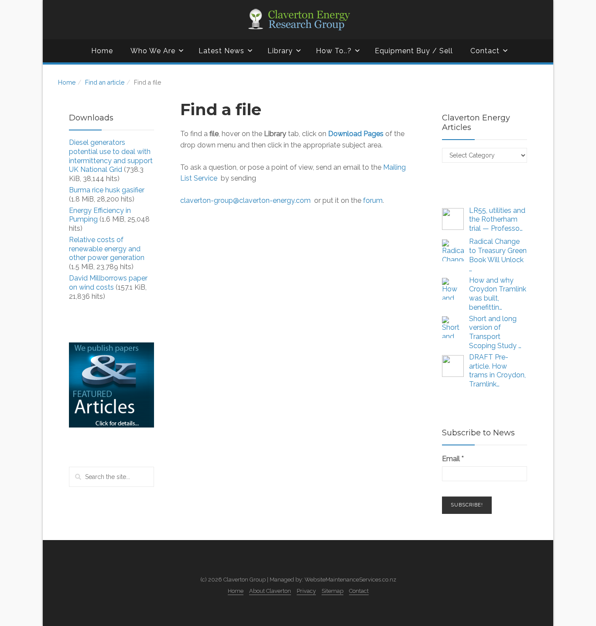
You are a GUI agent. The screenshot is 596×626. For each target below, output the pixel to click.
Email (453, 459)
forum (373, 200)
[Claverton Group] (298, 20)
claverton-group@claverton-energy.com (245, 200)
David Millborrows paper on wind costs (108, 282)
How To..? (334, 51)
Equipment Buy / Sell (414, 51)
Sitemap (332, 591)
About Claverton (270, 591)
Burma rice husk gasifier (106, 190)
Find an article (104, 82)
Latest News (221, 51)
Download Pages (356, 134)
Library (280, 51)
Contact (485, 51)
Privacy (306, 591)
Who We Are (152, 51)
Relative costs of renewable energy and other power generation (106, 249)
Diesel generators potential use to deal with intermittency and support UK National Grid (111, 156)
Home (102, 51)
